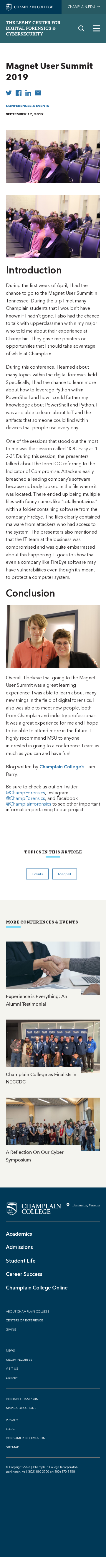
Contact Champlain (22, 1399)
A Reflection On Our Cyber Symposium (53, 1131)
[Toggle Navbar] (96, 28)
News (10, 1350)
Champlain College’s (61, 766)
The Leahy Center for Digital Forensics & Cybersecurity (33, 28)
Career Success (24, 1274)
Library (12, 1378)
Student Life (21, 1261)
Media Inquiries (19, 1360)
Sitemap (12, 1447)
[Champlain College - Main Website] (29, 6)
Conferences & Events (27, 105)
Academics (19, 1234)
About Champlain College (27, 1311)
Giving (11, 1329)
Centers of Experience (24, 1320)
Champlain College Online (37, 1287)
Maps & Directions (21, 1408)
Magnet (64, 874)
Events (37, 874)
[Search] (81, 28)
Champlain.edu (82, 7)
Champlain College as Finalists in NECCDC (53, 1053)
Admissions (19, 1247)
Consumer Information (25, 1438)
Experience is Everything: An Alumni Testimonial (53, 975)
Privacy (12, 1420)
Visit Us (12, 1368)
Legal (10, 1429)
